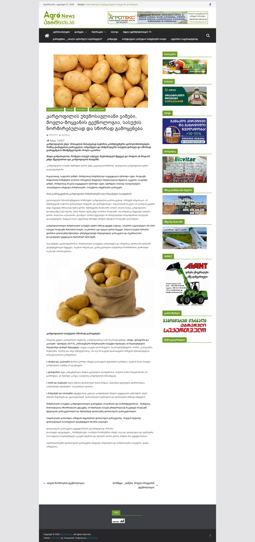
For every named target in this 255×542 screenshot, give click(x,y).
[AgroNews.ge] (46, 35)
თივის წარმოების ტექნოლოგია (67, 483)
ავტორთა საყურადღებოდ (184, 39)
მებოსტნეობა (81, 109)
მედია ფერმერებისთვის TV (137, 32)
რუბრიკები (97, 32)
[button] (85, 32)
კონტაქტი (112, 39)
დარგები (79, 32)
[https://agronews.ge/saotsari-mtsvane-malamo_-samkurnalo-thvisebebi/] (184, 228)
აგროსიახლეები (61, 32)
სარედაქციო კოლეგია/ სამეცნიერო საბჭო (144, 39)
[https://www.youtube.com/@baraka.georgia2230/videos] (184, 88)
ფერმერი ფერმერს (97, 109)
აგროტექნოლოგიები (55, 109)
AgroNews (65, 135)
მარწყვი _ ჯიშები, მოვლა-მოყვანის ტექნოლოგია (134, 485)
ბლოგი (114, 32)
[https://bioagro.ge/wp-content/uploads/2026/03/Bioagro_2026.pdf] (184, 61)
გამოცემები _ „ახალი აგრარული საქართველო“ (77, 39)
